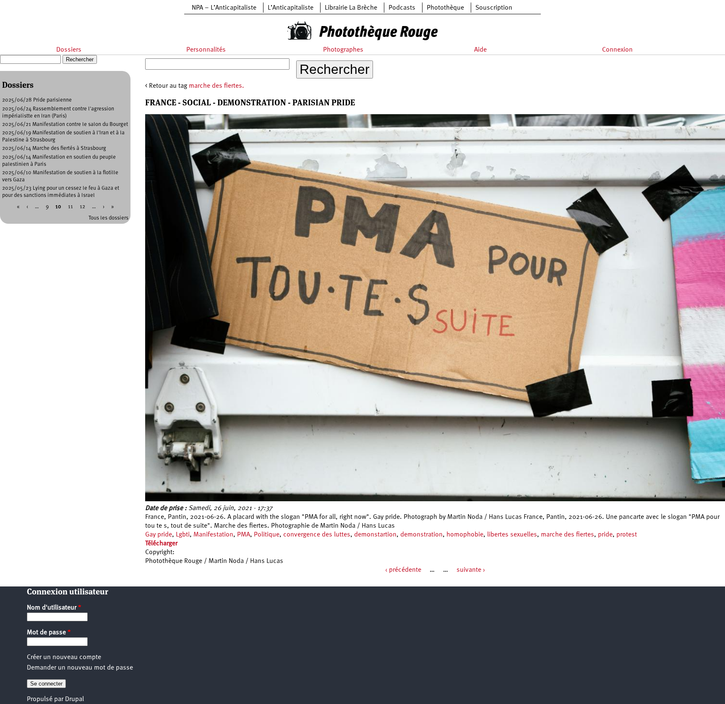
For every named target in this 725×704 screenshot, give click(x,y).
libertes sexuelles (512, 534)
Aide (480, 50)
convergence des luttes (316, 534)
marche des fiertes (567, 534)
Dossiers (68, 50)
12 (82, 206)
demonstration (421, 534)
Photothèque (445, 8)
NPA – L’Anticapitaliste (224, 8)
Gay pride (158, 534)
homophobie (464, 534)
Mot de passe (49, 632)
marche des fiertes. (216, 86)
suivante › (470, 570)
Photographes (343, 50)
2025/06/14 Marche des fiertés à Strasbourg (54, 148)
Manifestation (213, 534)
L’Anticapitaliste (290, 8)
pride (605, 534)
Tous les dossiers (108, 218)
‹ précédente (403, 570)
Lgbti (183, 534)
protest (626, 534)
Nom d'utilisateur (54, 608)
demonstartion (375, 534)
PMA (243, 534)
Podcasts (402, 8)
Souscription (493, 8)
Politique (266, 534)
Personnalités (206, 50)
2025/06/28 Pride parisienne (37, 100)
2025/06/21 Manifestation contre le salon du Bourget (65, 124)
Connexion (617, 50)
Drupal (74, 699)
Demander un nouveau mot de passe (80, 668)
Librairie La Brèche (351, 8)
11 (70, 206)
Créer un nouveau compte (64, 657)
